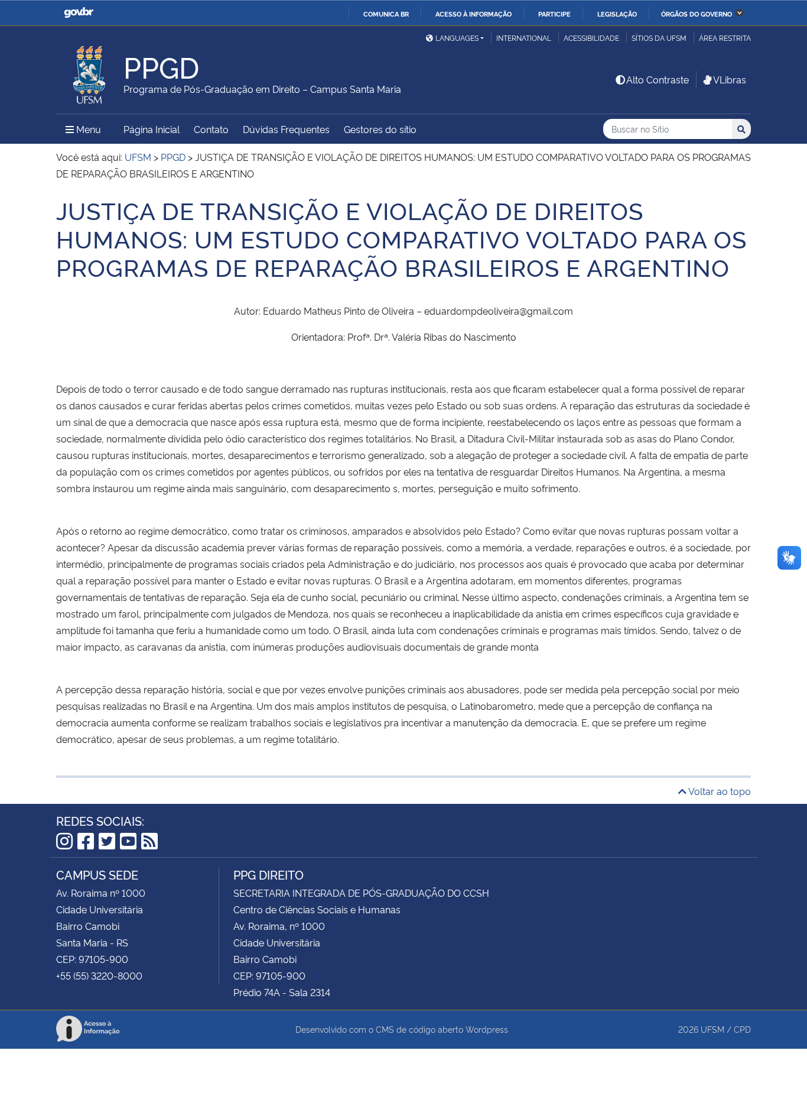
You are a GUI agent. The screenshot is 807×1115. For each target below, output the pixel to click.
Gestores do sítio (380, 128)
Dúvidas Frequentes (286, 128)
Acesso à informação (473, 13)
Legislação (617, 13)
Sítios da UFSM (659, 38)
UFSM (712, 1029)
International (523, 38)
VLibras (729, 79)
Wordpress (487, 1029)
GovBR (78, 12)
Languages (457, 38)
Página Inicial (151, 128)
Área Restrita (725, 38)
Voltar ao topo (718, 790)
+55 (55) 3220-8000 (99, 975)
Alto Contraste (657, 79)
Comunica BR (386, 13)
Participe (554, 13)
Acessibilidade (591, 38)
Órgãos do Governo (696, 13)
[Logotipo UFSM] (89, 71)
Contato (211, 128)
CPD (742, 1029)
